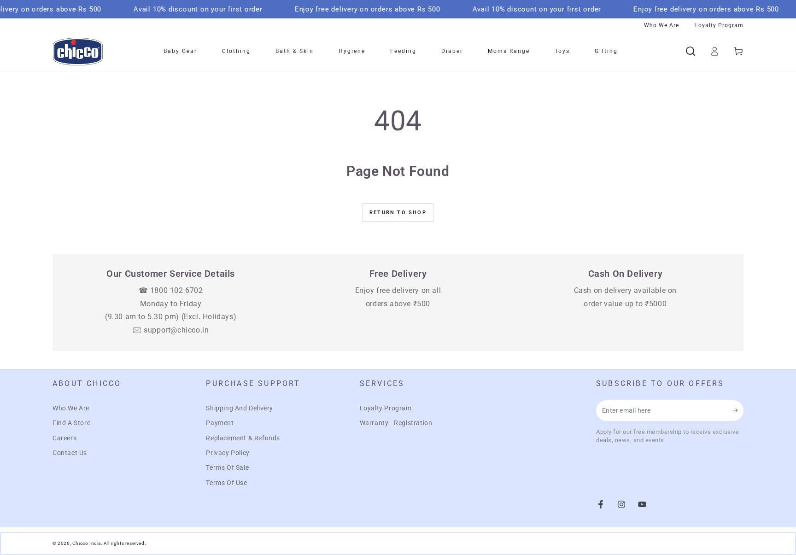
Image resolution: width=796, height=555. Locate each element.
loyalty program (719, 25)
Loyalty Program (386, 408)
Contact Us (70, 452)
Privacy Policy (227, 452)
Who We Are (71, 408)
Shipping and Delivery (239, 408)
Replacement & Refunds (243, 438)
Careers (64, 438)
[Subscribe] (738, 410)
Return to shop (398, 213)
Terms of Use (226, 482)
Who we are (661, 25)
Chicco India (86, 543)
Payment (220, 422)
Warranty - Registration (396, 422)
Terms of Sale (227, 467)
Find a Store (71, 422)
